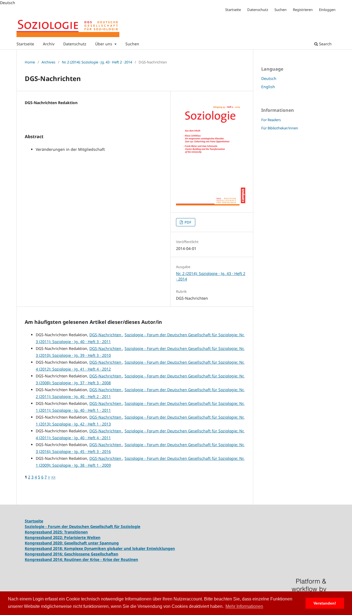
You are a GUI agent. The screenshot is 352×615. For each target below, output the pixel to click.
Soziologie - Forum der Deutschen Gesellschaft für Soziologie (82, 526)
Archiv (48, 43)
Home (30, 62)
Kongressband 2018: (44, 548)
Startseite (25, 43)
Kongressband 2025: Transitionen (56, 532)
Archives (48, 62)
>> (53, 477)
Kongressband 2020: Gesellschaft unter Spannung (72, 543)
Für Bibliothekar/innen (279, 128)
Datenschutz (74, 43)
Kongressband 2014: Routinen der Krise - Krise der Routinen (81, 559)
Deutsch (268, 78)
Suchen (132, 43)
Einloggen (327, 9)
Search (325, 43)
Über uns (104, 43)
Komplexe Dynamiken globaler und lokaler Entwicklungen (119, 548)
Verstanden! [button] (325, 603)
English (268, 86)
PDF (187, 222)
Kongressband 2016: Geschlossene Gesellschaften (71, 553)
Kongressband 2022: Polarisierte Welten (62, 537)
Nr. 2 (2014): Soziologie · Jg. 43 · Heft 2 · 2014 (97, 62)
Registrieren (303, 9)
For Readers (271, 119)
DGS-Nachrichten (105, 334)
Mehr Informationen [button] (244, 606)
